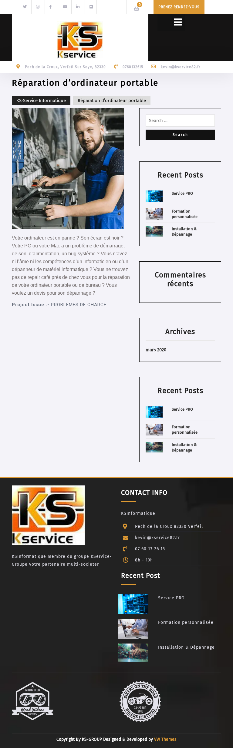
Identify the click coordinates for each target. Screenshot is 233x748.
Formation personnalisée (186, 622)
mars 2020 (156, 349)
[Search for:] (180, 122)
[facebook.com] (51, 6)
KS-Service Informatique (41, 100)
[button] (171, 22)
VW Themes (165, 739)
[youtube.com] (64, 6)
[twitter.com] (24, 6)
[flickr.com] (91, 6)
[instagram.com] (37, 6)
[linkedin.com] (77, 6)
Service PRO (182, 193)
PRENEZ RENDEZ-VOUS (179, 7)
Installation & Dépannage (186, 647)
